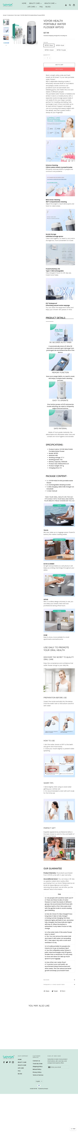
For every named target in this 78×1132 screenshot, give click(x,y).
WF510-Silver (49, 45)
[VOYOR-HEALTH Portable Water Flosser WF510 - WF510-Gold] (6, 1034)
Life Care (17, 15)
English (38, 1081)
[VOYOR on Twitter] (7, 1062)
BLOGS (48, 7)
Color (46, 42)
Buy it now (59, 69)
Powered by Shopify (43, 1088)
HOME (24, 3)
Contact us (36, 1061)
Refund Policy (37, 1069)
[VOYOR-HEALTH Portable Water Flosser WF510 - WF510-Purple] (9, 1034)
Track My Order (38, 1064)
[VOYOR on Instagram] (13, 1062)
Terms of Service (38, 1075)
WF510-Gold (60, 45)
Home (4, 15)
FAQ (41, 7)
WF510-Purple (61, 50)
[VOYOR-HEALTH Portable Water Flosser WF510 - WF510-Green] (7, 1034)
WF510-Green (49, 50)
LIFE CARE (31, 7)
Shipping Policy (37, 1066)
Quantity (47, 55)
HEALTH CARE (49, 3)
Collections (10, 15)
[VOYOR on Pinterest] (10, 1062)
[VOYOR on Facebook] (4, 1062)
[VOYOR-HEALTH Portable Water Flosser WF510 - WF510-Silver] (4, 1034)
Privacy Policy (37, 1072)
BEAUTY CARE (34, 3)
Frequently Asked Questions (54, 984)
